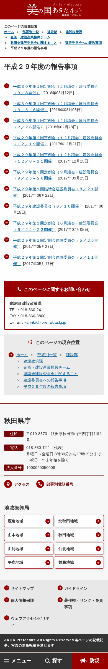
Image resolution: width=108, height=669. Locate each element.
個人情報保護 (22, 600)
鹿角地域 (15, 521)
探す (57, 660)
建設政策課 (74, 32)
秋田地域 (66, 535)
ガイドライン (76, 588)
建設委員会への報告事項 (83, 43)
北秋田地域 (68, 521)
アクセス (22, 484)
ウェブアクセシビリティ (30, 621)
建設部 (52, 32)
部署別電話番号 (59, 484)
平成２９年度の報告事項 (45, 386)
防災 (95, 660)
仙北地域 (66, 548)
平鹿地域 (15, 562)
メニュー (21, 660)
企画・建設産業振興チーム (30, 37)
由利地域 (15, 548)
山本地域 (15, 535)
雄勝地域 (66, 562)
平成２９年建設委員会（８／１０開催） (48, 206)
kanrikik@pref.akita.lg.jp (45, 322)
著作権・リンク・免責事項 (83, 603)
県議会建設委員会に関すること (34, 43)
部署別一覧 (30, 32)
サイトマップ (22, 588)
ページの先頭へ (98, 644)
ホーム (9, 32)
